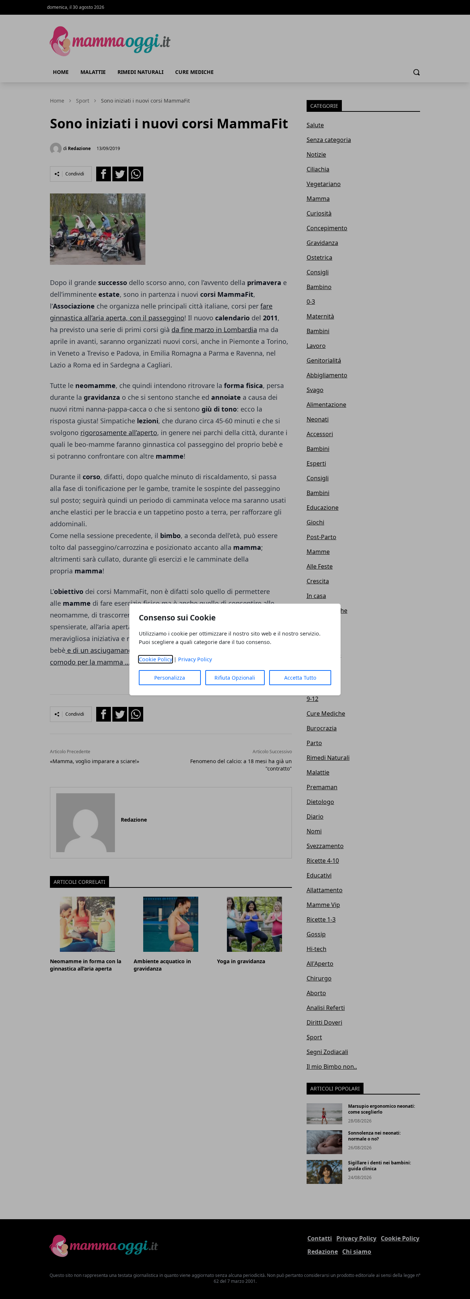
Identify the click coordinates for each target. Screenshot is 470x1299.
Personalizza (169, 677)
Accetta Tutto (300, 677)
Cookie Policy (155, 659)
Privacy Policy (195, 659)
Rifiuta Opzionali (234, 677)
